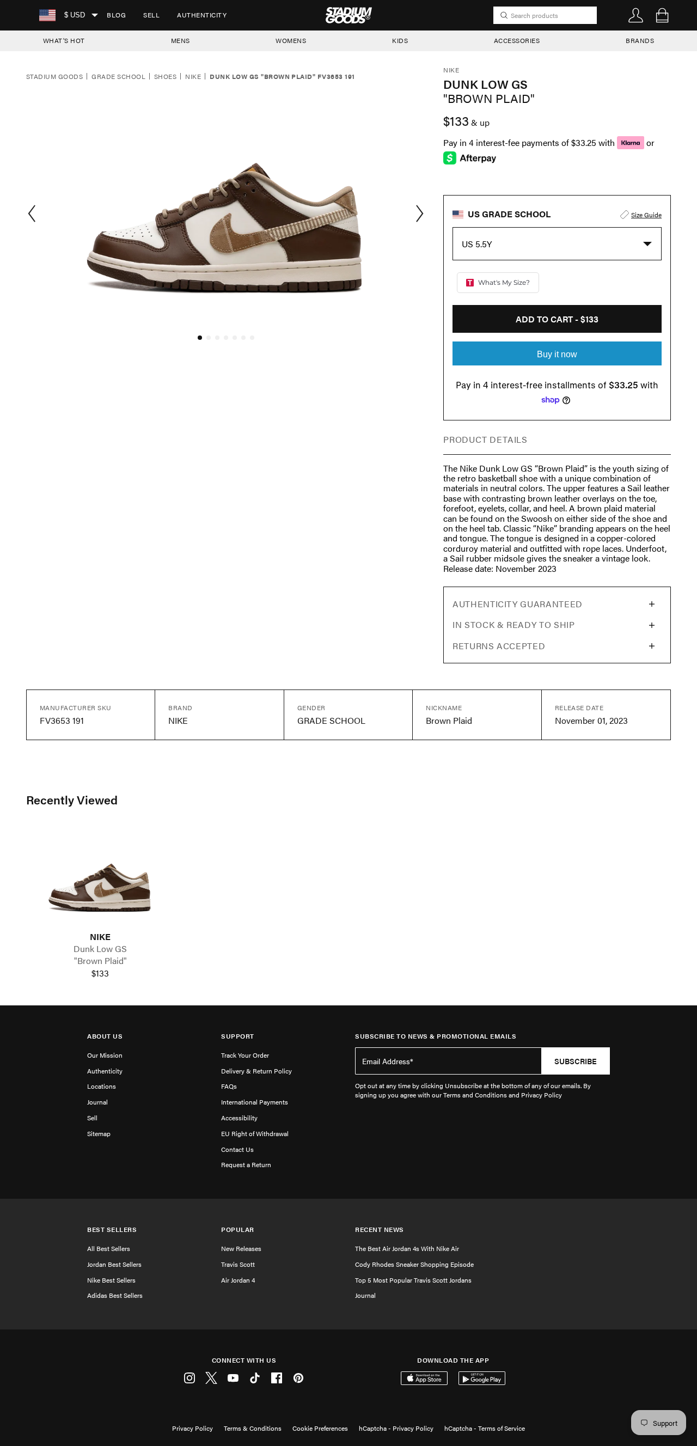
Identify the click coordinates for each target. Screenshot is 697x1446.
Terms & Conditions (253, 1428)
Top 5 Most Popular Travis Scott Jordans (413, 1280)
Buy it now (557, 354)
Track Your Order (245, 1055)
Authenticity (202, 15)
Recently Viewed (72, 799)
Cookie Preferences (320, 1428)
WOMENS (291, 40)
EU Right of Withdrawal (255, 1133)
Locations (101, 1086)
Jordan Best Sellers (114, 1264)
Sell (151, 15)
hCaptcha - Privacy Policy (396, 1428)
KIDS (400, 40)
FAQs (229, 1086)
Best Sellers (112, 1229)
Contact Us (237, 1149)
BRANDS (640, 40)
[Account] (636, 15)
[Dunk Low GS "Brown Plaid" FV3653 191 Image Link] (100, 879)
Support (237, 1036)
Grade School (118, 77)
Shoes (165, 77)
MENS (180, 40)
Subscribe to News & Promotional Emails (435, 1036)
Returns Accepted (499, 645)
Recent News (379, 1229)
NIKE (100, 937)
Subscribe (575, 1060)
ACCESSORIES (517, 40)
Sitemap (99, 1133)
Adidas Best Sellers (115, 1295)
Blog (116, 15)
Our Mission (105, 1055)
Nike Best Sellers (111, 1280)
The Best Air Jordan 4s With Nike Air (407, 1248)
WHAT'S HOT (64, 40)
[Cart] (662, 15)
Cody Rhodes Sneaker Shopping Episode (414, 1264)
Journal (97, 1102)
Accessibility (239, 1117)
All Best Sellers (108, 1248)
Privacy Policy (192, 1428)
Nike (193, 77)
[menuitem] (116, 15)
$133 (100, 973)
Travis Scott (238, 1264)
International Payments (254, 1102)
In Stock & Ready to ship (513, 624)
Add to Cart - (557, 319)
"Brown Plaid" (100, 961)
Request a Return (246, 1164)
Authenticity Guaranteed (518, 603)
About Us (105, 1036)
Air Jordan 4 (238, 1280)
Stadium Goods (54, 77)
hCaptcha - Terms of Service (484, 1428)
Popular (237, 1229)
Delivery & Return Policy (256, 1071)
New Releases (241, 1248)
